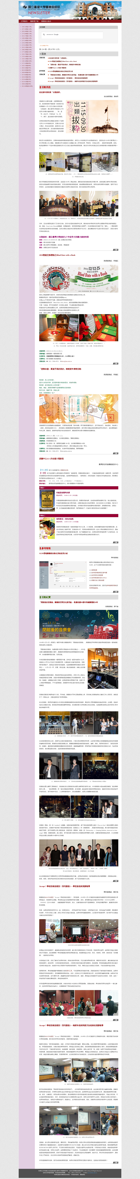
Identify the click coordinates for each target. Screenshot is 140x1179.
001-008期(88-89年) (27, 86)
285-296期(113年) (27, 31)
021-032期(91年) (26, 81)
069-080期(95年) (26, 72)
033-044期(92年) (26, 79)
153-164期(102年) (27, 56)
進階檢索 (94, 570)
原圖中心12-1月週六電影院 (57, 68)
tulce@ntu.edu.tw (92, 1172)
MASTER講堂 (49, 897)
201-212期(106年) (27, 47)
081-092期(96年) (26, 70)
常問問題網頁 (93, 588)
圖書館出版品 (46, 21)
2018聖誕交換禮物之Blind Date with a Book (63, 61)
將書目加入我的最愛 (97, 580)
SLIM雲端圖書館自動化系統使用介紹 (61, 71)
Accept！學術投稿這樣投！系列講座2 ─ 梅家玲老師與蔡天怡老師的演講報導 (73, 81)
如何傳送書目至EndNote (99, 578)
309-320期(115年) (27, 26)
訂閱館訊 (24, 21)
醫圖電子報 (34, 21)
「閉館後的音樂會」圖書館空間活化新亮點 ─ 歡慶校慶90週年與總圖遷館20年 (73, 75)
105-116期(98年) (26, 65)
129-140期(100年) (27, 61)
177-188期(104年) (27, 52)
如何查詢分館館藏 (97, 575)
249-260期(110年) (27, 38)
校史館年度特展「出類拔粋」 (58, 58)
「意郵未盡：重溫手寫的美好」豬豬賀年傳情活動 (65, 64)
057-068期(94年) (26, 74)
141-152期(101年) (27, 58)
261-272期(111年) (27, 36)
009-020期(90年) (26, 84)
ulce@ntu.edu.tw (67, 361)
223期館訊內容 (63, 470)
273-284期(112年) (27, 33)
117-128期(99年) (26, 63)
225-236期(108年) (27, 42)
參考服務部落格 (111, 585)
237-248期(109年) (27, 40)
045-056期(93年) (26, 77)
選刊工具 (69, 971)
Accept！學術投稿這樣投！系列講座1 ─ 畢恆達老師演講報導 (68, 78)
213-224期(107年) (44, 45)
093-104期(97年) (26, 68)
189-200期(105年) (27, 49)
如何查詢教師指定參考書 (99, 572)
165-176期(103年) (27, 54)
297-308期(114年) (27, 29)
